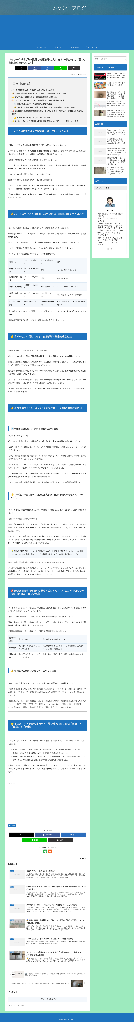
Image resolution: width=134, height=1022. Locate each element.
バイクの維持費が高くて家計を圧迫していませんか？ (33, 90)
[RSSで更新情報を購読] (50, 851)
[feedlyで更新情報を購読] (45, 851)
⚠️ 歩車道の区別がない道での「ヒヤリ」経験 (32, 118)
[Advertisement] (67, 29)
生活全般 (12, 825)
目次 (15, 84)
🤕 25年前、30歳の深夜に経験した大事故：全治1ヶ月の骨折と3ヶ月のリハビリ (45, 107)
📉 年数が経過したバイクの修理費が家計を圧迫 (33, 104)
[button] (74, 68)
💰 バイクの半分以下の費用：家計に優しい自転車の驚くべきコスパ (39, 93)
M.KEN (110, 210)
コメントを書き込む (48, 999)
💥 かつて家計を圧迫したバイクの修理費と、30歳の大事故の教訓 (38, 100)
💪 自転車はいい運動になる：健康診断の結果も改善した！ (35, 97)
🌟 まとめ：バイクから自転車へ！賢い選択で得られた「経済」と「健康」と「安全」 (46, 121)
